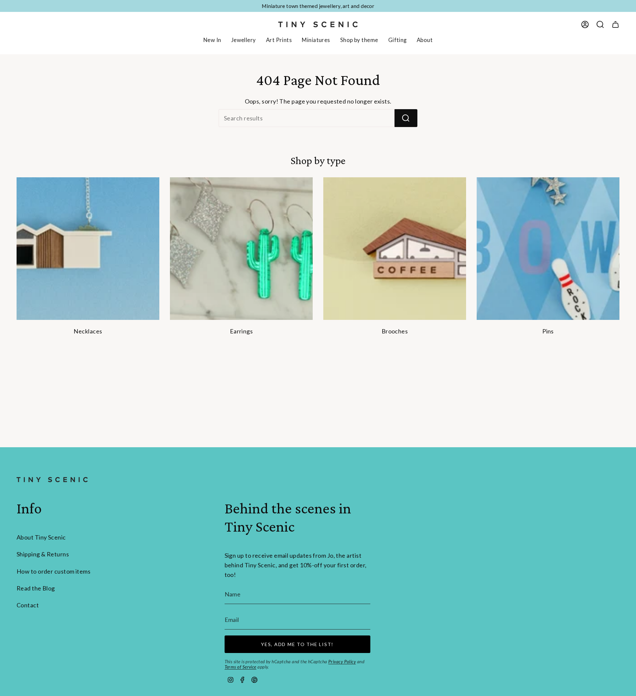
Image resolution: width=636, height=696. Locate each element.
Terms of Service (240, 667)
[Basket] (615, 24)
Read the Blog (36, 588)
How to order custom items (53, 571)
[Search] (406, 118)
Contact (28, 605)
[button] (243, 40)
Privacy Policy (342, 661)
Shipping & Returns (43, 554)
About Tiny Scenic (41, 537)
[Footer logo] (52, 479)
